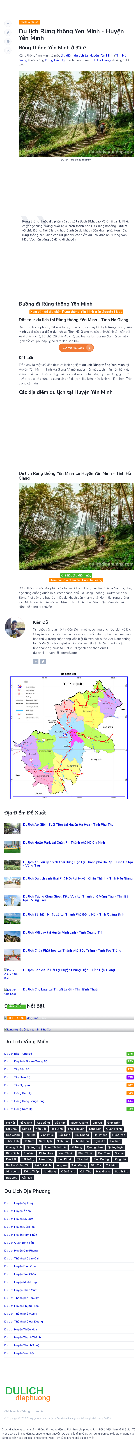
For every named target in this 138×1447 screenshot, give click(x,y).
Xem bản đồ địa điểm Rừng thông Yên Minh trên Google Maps (76, 312)
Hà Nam (29, 1141)
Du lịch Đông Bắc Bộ (68, 1093)
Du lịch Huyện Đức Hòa (19, 1227)
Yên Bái (41, 1129)
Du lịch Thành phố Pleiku (20, 1314)
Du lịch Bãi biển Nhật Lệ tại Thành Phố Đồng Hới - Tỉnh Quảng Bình (73, 914)
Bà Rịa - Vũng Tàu (18, 1165)
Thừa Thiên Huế (55, 1147)
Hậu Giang (103, 1172)
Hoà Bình (57, 1129)
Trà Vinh (111, 1165)
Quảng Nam (95, 1147)
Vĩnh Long (12, 1172)
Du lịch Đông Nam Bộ (68, 1109)
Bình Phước (65, 1159)
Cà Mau (27, 1178)
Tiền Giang (79, 1165)
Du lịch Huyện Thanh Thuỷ (21, 1345)
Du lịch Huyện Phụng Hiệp (21, 1306)
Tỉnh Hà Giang (29, 22)
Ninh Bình (63, 1141)
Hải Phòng (100, 1135)
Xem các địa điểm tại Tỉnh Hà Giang (76, 580)
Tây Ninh (83, 1159)
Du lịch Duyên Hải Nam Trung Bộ (68, 1061)
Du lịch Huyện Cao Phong (21, 1251)
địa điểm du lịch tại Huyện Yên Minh (87, 55)
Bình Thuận (85, 1153)
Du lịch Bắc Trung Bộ (68, 1054)
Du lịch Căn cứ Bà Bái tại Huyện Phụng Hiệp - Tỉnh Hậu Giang (69, 970)
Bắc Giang (13, 1135)
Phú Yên (29, 1153)
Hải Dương (82, 1135)
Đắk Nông (27, 1159)
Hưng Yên (118, 1135)
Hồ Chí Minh (43, 1165)
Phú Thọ (30, 1135)
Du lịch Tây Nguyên (68, 1085)
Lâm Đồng (46, 1159)
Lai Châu (11, 1129)
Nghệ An (99, 1141)
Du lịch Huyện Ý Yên (17, 1211)
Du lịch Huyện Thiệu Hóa (20, 1330)
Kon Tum (104, 1153)
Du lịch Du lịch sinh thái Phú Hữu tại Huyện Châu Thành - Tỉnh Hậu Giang (78, 878)
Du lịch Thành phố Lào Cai (21, 1259)
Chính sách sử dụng (17, 1411)
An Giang (50, 1172)
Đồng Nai (120, 1159)
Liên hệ (38, 1411)
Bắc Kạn (60, 1123)
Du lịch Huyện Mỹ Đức (18, 1219)
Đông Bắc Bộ (55, 60)
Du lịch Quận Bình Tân (19, 1243)
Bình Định (12, 1153)
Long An (61, 1165)
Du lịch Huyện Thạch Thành (22, 1337)
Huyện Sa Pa (36, 1006)
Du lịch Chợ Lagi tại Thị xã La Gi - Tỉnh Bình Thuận (61, 989)
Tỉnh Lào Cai (16, 1006)
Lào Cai (98, 1123)
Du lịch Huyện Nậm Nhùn (20, 1235)
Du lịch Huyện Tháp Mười (20, 1290)
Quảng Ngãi (115, 1147)
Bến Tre (96, 1165)
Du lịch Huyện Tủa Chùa (20, 1274)
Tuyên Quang (79, 1123)
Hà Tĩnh (115, 1141)
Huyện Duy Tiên (38, 1018)
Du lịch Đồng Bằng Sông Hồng (68, 1101)
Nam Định (45, 1141)
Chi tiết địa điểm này (76, 575)
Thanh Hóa (81, 1141)
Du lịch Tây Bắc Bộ (68, 1069)
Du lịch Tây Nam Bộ (68, 1077)
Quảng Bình (14, 1147)
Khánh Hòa (46, 1153)
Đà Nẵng (76, 1147)
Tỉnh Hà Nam (16, 1018)
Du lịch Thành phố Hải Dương (23, 1322)
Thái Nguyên (76, 1129)
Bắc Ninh (64, 1135)
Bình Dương (101, 1159)
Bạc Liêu (11, 1178)
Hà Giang (26, 1123)
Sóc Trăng (121, 1172)
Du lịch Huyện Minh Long (20, 1282)
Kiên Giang (68, 1172)
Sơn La (26, 1129)
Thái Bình (12, 1141)
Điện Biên (113, 1123)
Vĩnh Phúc (47, 1135)
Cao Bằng (43, 1123)
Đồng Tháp (31, 1172)
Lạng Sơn (95, 1129)
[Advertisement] (76, 190)
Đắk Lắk (11, 1159)
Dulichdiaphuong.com (68, 1418)
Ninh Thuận (65, 1153)
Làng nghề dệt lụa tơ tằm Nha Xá (37, 1026)
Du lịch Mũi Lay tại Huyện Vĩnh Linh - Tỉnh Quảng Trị (62, 932)
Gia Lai (119, 1153)
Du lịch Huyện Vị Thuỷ (18, 1203)
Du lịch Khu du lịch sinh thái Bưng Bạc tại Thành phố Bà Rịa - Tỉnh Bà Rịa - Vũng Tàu (78, 864)
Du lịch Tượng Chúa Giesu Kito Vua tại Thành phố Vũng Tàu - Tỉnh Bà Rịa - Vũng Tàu (75, 898)
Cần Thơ (85, 1172)
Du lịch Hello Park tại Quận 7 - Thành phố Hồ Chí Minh (64, 842)
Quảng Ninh (114, 1129)
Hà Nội (10, 1123)
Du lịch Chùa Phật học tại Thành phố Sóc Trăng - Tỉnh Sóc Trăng (72, 950)
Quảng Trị (33, 1147)
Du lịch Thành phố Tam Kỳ (21, 1298)
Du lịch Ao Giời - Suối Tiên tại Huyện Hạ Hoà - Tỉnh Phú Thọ (68, 824)
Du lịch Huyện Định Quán (20, 1266)
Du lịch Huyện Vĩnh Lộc (19, 1353)
